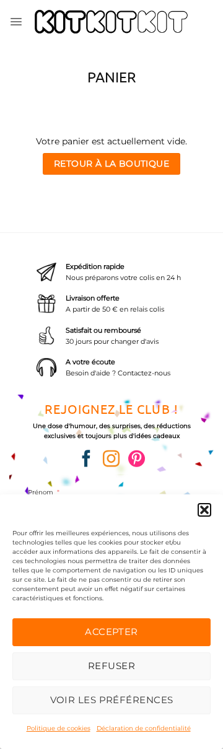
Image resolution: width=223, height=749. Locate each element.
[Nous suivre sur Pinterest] (136, 460)
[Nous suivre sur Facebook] (86, 460)
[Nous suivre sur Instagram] (111, 460)
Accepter (111, 631)
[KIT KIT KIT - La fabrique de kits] (111, 22)
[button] (204, 510)
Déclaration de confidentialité (144, 728)
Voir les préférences (111, 700)
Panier (111, 76)
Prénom (40, 492)
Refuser (111, 666)
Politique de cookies (58, 728)
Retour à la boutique (111, 164)
